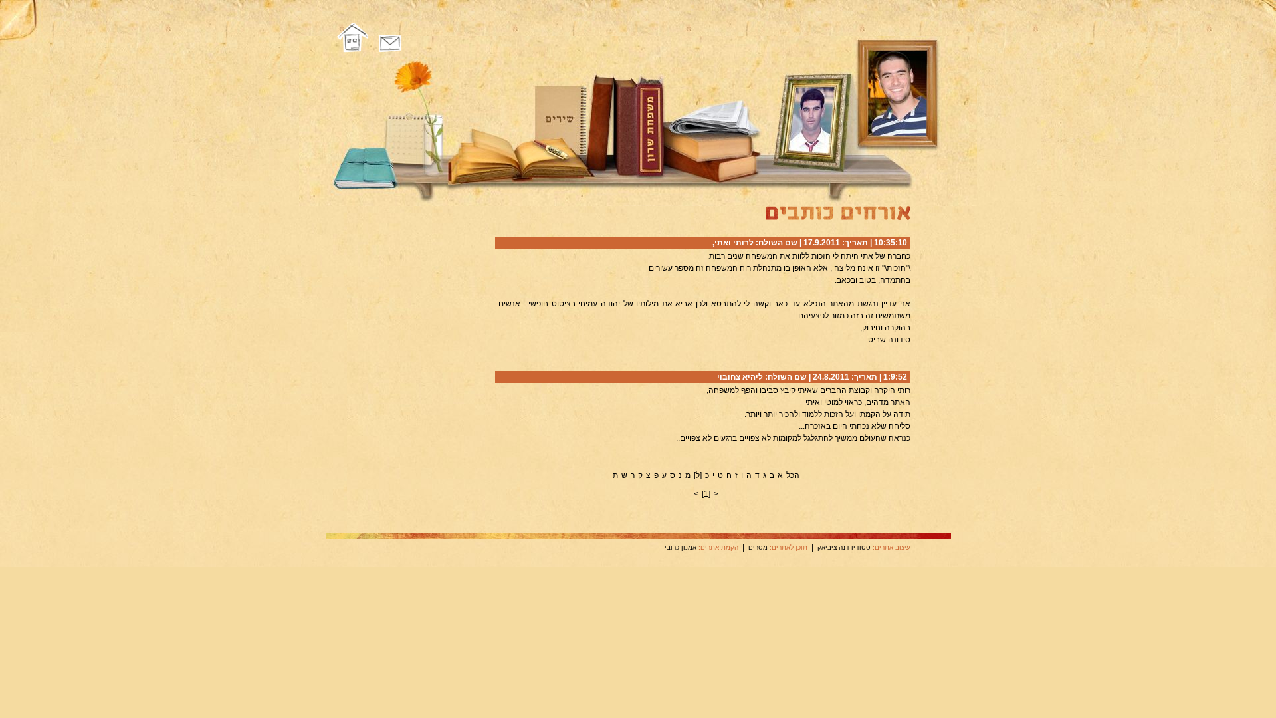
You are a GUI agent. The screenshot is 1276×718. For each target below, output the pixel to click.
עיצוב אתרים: (891, 547)
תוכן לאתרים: (788, 547)
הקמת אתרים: (718, 547)
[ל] (698, 475)
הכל (792, 475)
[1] (706, 494)
